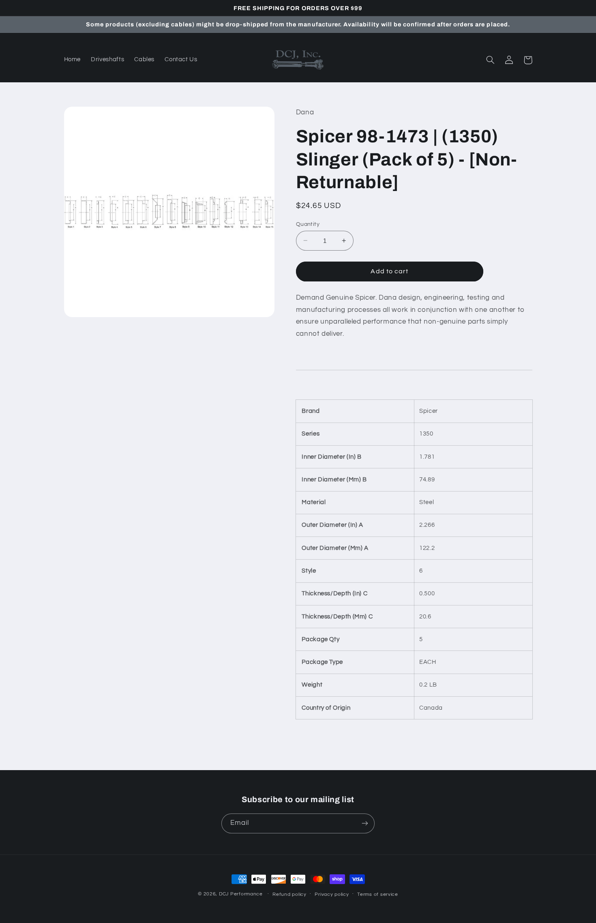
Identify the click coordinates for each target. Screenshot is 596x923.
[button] (490, 60)
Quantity (307, 224)
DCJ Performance (241, 894)
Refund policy (289, 894)
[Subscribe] (365, 823)
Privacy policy (332, 894)
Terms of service (377, 894)
